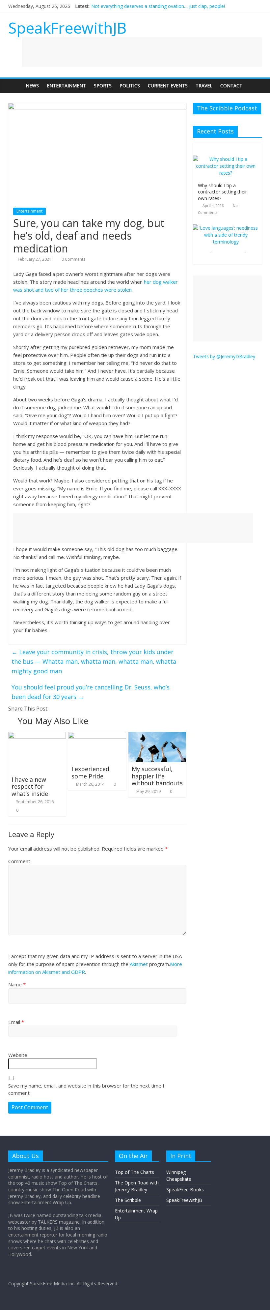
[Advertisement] (142, 52)
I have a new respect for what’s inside (30, 786)
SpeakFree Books (185, 1189)
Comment (19, 861)
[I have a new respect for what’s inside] (37, 736)
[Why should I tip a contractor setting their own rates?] (226, 159)
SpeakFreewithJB (67, 27)
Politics (130, 85)
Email (16, 1022)
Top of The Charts (134, 1172)
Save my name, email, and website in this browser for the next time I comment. (86, 1089)
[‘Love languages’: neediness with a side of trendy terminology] (226, 228)
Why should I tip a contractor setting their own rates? (222, 191)
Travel (204, 85)
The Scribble (128, 1200)
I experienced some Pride (90, 772)
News (32, 85)
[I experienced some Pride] (97, 736)
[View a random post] (255, 86)
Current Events (168, 85)
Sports (103, 85)
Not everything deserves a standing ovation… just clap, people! (158, 6)
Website (17, 1055)
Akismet (139, 964)
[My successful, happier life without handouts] (157, 736)
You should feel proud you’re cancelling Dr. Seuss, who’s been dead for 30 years (91, 692)
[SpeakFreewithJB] (15, 85)
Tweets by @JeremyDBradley (224, 356)
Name (17, 984)
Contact (231, 85)
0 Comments (73, 259)
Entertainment (66, 85)
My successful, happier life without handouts (157, 776)
